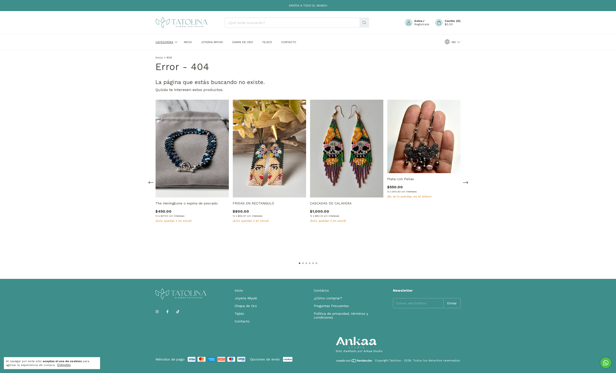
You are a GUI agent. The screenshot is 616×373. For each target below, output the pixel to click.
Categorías (164, 42)
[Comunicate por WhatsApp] (605, 362)
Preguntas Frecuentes (331, 306)
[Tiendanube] (354, 361)
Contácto (321, 290)
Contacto (288, 42)
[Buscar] (364, 23)
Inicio (188, 42)
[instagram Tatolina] (157, 312)
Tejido (267, 42)
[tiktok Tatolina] (178, 312)
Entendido (64, 365)
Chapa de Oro (242, 42)
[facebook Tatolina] (167, 312)
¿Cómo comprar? (328, 298)
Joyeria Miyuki (212, 42)
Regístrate (421, 24)
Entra (418, 21)
